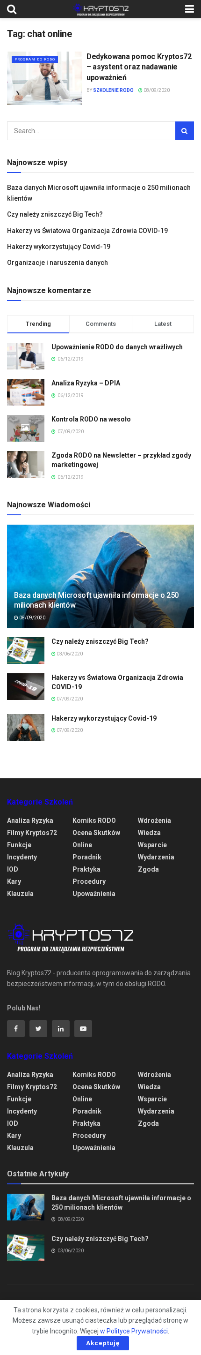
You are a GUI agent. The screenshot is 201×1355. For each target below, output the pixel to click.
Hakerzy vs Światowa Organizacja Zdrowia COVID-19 (87, 230)
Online (82, 845)
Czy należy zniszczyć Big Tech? (55, 214)
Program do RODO (34, 59)
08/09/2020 (156, 90)
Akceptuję (103, 1343)
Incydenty (22, 857)
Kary (14, 881)
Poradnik (86, 857)
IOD (12, 869)
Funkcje (19, 845)
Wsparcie (152, 845)
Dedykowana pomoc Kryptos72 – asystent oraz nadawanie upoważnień (139, 67)
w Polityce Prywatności (134, 1331)
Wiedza (149, 832)
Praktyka (86, 869)
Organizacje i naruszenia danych (57, 262)
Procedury (89, 881)
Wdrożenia (154, 820)
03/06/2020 (69, 653)
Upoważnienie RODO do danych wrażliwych (117, 347)
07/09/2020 (69, 698)
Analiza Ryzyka (30, 820)
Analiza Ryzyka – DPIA (85, 383)
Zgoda (148, 869)
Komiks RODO (94, 820)
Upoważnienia (93, 893)
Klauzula (20, 893)
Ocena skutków (96, 832)
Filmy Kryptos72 (32, 832)
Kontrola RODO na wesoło (91, 419)
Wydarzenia (156, 857)
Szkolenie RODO (113, 90)
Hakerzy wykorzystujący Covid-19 (58, 246)
